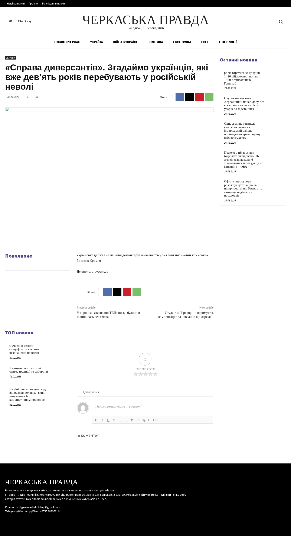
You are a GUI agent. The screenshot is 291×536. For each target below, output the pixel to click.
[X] (272, 22)
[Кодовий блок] (138, 420)
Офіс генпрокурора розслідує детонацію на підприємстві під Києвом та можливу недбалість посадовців (243, 188)
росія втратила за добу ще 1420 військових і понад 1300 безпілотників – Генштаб (242, 78)
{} (149, 419)
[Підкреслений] (108, 420)
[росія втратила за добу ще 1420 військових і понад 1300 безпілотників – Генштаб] (274, 77)
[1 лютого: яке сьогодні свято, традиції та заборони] (58, 373)
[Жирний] (96, 420)
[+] (155, 419)
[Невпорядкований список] (126, 420)
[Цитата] (132, 420)
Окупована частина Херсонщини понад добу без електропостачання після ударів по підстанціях (244, 103)
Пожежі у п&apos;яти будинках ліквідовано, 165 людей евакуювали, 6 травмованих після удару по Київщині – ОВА (243, 159)
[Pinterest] (199, 97)
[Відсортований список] (120, 420)
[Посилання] (144, 420)
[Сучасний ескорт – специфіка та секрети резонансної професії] (58, 350)
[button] (281, 21)
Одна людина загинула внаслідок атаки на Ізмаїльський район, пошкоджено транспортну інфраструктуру (242, 130)
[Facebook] (256, 22)
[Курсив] (102, 420)
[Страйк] (114, 420)
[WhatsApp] (209, 97)
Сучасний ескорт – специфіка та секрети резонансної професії (24, 349)
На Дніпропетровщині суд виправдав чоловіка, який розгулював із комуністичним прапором (27, 394)
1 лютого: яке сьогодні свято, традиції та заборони (28, 369)
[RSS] (264, 22)
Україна (10, 58)
